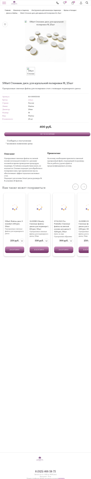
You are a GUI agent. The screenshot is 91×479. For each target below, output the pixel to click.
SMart (30, 100)
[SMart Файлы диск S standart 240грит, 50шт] (14, 207)
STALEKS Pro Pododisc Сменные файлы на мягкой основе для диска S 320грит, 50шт (62, 226)
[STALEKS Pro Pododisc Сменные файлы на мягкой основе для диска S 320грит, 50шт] (63, 207)
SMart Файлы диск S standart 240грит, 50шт (14, 223)
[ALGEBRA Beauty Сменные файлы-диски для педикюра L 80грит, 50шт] (39, 207)
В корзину (15, 250)
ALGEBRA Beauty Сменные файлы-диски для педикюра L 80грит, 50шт (39, 225)
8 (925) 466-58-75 (57, 2)
